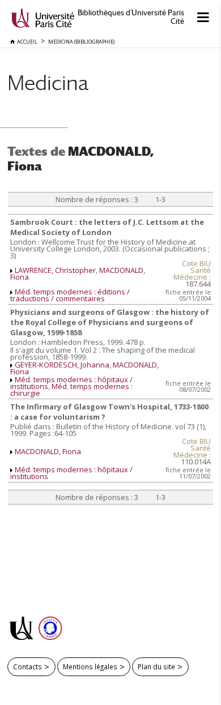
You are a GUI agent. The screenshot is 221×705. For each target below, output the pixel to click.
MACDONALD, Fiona (48, 451)
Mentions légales (90, 666)
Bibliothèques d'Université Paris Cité (131, 16)
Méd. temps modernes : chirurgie (71, 389)
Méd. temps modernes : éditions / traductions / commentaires (70, 295)
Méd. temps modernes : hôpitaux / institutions (71, 472)
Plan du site (156, 666)
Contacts (27, 666)
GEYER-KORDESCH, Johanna (62, 365)
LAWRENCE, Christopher (55, 270)
